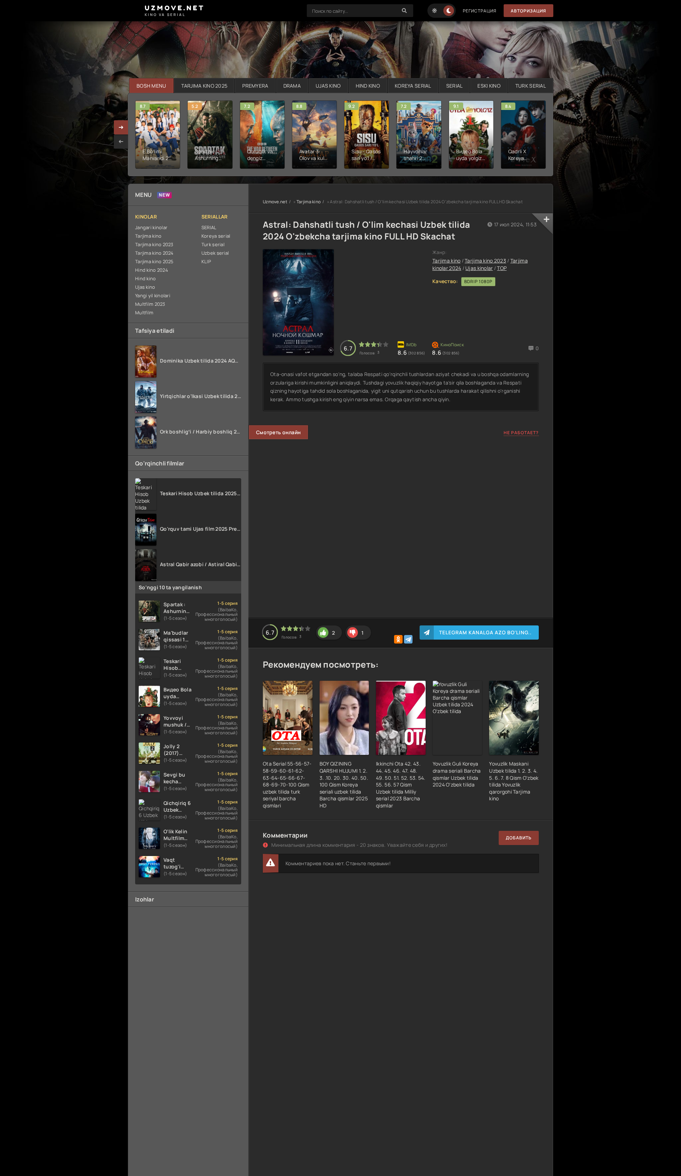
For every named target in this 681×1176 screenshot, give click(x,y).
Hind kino (145, 278)
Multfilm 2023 (150, 304)
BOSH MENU (151, 85)
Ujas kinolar (479, 268)
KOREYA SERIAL (413, 85)
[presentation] (121, 141)
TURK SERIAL (530, 85)
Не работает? (521, 433)
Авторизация (528, 11)
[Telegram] (408, 639)
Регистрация (480, 11)
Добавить (519, 838)
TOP (501, 268)
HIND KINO (368, 85)
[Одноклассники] (398, 639)
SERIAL (454, 85)
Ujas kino (145, 287)
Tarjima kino (148, 236)
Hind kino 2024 (151, 270)
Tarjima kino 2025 (154, 261)
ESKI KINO (488, 85)
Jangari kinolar (151, 227)
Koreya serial (216, 236)
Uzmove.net (275, 202)
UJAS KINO (328, 85)
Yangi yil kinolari (152, 295)
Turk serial (213, 244)
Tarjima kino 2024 (154, 253)
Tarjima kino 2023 (154, 244)
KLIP (206, 261)
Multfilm (144, 312)
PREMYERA (255, 85)
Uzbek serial (215, 253)
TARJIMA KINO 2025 (204, 85)
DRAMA (292, 85)
